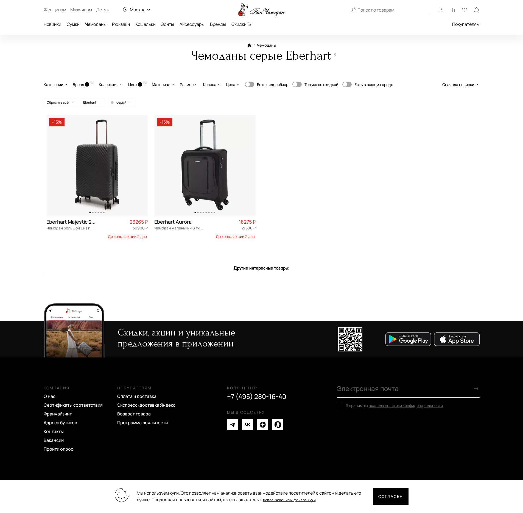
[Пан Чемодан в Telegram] (232, 424)
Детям (103, 10)
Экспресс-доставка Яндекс (146, 405)
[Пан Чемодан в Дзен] (262, 424)
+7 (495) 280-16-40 (256, 396)
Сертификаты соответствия (73, 405)
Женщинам (55, 10)
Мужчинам (81, 10)
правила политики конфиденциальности (406, 405)
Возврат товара (134, 414)
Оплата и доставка (136, 396)
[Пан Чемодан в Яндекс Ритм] (277, 424)
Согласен (390, 496)
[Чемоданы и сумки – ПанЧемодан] (261, 9)
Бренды (218, 24)
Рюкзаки (121, 24)
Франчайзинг (58, 414)
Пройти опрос (58, 449)
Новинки (52, 24)
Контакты (54, 431)
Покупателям (466, 24)
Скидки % (241, 24)
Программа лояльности (142, 423)
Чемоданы (96, 24)
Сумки (73, 24)
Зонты (167, 24)
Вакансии (54, 440)
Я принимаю (394, 405)
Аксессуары (192, 24)
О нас (49, 396)
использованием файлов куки (289, 500)
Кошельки (145, 24)
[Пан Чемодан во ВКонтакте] (247, 424)
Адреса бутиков (60, 423)
